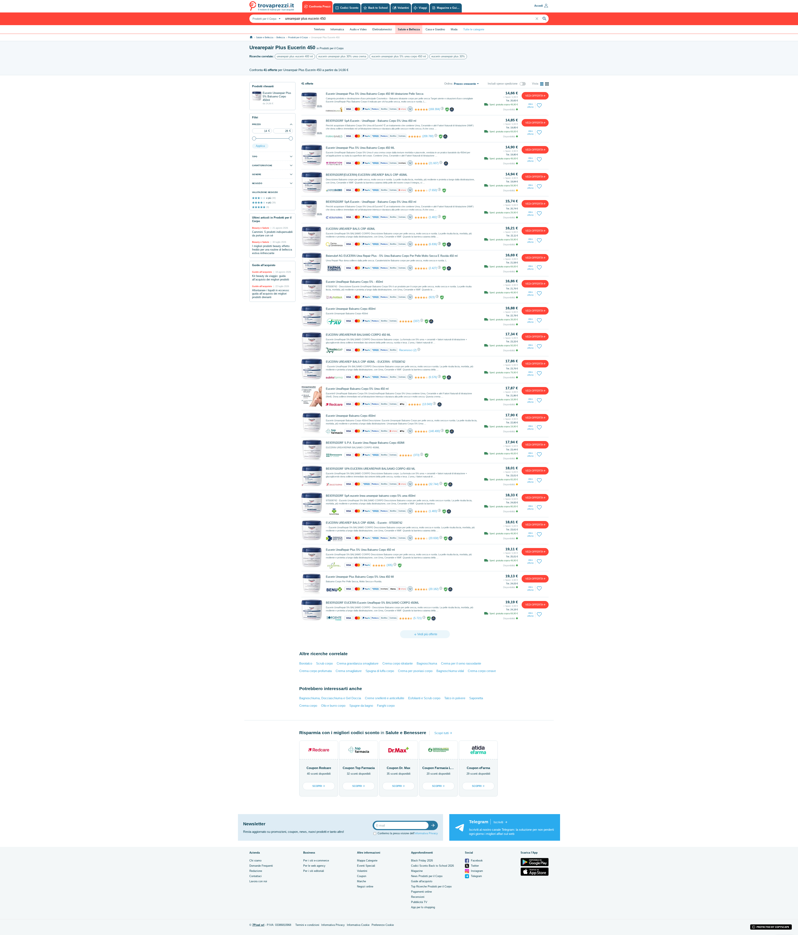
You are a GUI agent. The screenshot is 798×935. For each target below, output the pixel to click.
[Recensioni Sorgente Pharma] (406, 618)
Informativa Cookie (358, 924)
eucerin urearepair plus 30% (448, 56)
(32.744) (433, 484)
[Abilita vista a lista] (541, 84)
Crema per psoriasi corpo (415, 671)
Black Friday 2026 (422, 860)
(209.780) (427, 136)
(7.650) (433, 190)
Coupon (361, 876)
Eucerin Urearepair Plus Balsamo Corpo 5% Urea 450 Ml (360, 576)
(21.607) (433, 163)
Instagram (476, 870)
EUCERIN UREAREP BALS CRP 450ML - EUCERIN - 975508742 (365, 361)
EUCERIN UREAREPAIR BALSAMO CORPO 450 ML (358, 334)
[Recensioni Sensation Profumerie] (421, 163)
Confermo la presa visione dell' (408, 833)
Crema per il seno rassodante (461, 663)
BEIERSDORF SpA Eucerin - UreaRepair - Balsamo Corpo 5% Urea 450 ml (371, 120)
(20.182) (433, 589)
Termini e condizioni (307, 924)
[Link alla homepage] (251, 37)
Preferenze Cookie (383, 924)
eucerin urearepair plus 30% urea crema (342, 56)
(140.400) (434, 431)
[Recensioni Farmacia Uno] (421, 109)
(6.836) (433, 244)
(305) (390, 565)
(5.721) (417, 618)
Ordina (448, 83)
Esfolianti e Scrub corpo (424, 698)
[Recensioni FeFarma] (421, 297)
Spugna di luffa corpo (380, 671)
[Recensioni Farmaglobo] (421, 190)
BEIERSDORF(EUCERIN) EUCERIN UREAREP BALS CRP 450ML (366, 174)
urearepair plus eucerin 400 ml (295, 56)
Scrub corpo (324, 663)
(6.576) (433, 377)
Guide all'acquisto (421, 881)
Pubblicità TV (419, 902)
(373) (416, 455)
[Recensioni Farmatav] (406, 321)
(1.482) (433, 217)
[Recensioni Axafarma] (379, 565)
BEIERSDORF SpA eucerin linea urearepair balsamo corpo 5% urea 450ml (370, 495)
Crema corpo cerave (482, 671)
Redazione (255, 870)
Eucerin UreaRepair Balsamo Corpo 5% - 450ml (354, 281)
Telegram (476, 876)
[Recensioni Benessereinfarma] (406, 455)
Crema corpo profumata (315, 671)
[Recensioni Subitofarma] (421, 377)
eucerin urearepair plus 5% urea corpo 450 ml (399, 56)
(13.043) (427, 404)
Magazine (417, 870)
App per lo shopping (423, 907)
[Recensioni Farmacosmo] (421, 268)
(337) (416, 321)
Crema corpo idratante (397, 663)
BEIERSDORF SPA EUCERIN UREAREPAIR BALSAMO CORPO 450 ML (370, 468)
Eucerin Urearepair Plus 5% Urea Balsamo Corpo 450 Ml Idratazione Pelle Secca (374, 93)
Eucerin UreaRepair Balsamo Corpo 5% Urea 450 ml (357, 388)
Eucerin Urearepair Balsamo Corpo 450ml (351, 308)
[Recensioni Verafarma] (421, 217)
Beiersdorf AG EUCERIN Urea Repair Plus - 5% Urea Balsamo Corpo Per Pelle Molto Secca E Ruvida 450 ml (392, 255)
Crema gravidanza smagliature (357, 663)
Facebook (476, 860)
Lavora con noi (258, 881)
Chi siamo (255, 860)
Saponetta (476, 698)
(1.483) (433, 511)
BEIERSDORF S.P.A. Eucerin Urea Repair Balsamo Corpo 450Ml (365, 442)
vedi (534, 95)
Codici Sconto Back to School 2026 (432, 865)
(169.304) (434, 109)
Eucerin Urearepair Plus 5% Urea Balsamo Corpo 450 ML (360, 147)
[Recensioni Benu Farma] (421, 589)
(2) (414, 350)
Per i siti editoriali (313, 870)
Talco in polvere (454, 698)
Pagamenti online (421, 891)
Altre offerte (530, 105)
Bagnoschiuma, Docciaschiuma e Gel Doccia (330, 698)
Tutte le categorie (473, 29)
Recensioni (417, 896)
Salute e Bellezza (264, 37)
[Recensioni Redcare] (414, 404)
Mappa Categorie (367, 860)
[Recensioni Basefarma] (421, 484)
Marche (361, 881)
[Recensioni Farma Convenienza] (421, 244)
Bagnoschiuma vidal (450, 671)
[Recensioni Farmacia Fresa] (421, 511)
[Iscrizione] (434, 825)
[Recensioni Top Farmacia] (421, 431)
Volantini (362, 870)
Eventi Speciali (366, 865)
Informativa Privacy (426, 833)
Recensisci (406, 350)
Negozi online (365, 886)
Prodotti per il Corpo (298, 37)
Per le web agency (314, 865)
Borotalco (305, 663)
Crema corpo (308, 705)
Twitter (474, 865)
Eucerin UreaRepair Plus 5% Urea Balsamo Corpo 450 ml (360, 549)
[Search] (544, 19)
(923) (432, 297)
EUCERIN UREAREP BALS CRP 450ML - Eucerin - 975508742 (364, 522)
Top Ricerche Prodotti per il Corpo (431, 886)
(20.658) (433, 538)
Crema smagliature (349, 671)
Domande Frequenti (261, 865)
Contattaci (255, 876)
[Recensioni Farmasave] (414, 136)
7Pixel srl (258, 924)
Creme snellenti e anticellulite (384, 698)
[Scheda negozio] (334, 109)
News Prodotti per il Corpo (426, 876)
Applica (260, 145)
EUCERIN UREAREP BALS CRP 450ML (350, 228)
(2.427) (433, 268)
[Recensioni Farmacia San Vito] (421, 538)
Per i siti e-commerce (316, 860)
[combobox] (266, 19)
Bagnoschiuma (427, 663)
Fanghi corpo (386, 705)
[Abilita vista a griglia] (547, 84)
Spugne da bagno (361, 705)
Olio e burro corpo (333, 705)
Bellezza (280, 37)
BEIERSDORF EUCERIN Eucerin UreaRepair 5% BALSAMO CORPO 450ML (372, 602)
